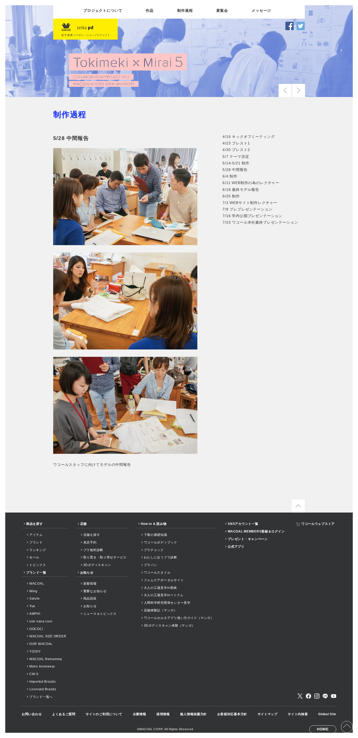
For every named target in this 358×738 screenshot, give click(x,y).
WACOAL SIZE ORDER (47, 636)
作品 (150, 10)
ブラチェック (154, 550)
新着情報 (90, 583)
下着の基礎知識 (155, 535)
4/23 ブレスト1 (236, 143)
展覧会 (222, 10)
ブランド (36, 542)
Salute (34, 598)
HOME (323, 729)
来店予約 (90, 542)
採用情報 (163, 714)
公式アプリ (236, 546)
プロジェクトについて (102, 10)
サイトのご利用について (104, 714)
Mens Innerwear (42, 666)
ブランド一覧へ (41, 697)
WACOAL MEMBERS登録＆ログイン (256, 531)
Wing (33, 591)
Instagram (316, 696)
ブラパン (150, 565)
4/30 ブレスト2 (236, 150)
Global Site (327, 714)
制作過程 (185, 10)
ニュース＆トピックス (100, 614)
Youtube (333, 696)
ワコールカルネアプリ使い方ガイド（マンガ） (179, 618)
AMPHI (34, 614)
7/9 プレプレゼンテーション (248, 209)
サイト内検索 (298, 714)
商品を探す (34, 524)
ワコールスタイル (157, 572)
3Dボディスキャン (97, 565)
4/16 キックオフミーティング (249, 136)
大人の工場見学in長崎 (160, 588)
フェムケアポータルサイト (164, 580)
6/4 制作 (230, 176)
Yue (32, 606)
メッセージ (261, 10)
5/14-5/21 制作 (236, 163)
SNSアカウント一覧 (243, 524)
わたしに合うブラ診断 (160, 557)
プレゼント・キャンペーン (248, 539)
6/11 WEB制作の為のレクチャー (251, 183)
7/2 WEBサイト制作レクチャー (250, 203)
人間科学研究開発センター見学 (167, 603)
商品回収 (90, 598)
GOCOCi (36, 629)
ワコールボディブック (160, 542)
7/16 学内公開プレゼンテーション (253, 216)
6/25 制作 (231, 196)
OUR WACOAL (41, 644)
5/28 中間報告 (235, 170)
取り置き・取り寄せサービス (105, 557)
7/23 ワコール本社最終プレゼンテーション (260, 222)
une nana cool (40, 621)
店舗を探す (91, 535)
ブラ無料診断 (93, 550)
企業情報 (139, 714)
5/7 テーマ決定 (236, 156)
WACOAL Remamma (45, 659)
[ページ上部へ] (347, 727)
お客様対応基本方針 (232, 714)
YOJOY (35, 651)
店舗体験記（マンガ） (160, 610)
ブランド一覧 (36, 572)
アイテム (36, 535)
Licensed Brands (42, 689)
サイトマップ (268, 714)
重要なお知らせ (95, 591)
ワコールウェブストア (318, 524)
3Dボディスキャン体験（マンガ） (169, 625)
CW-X (34, 674)
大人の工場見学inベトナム (163, 595)
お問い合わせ (32, 714)
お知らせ (87, 572)
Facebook (308, 696)
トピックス (37, 565)
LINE (325, 696)
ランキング (37, 550)
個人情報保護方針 (193, 714)
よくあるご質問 (63, 714)
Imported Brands (42, 681)
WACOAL (36, 583)
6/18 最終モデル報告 (241, 189)
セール (34, 557)
